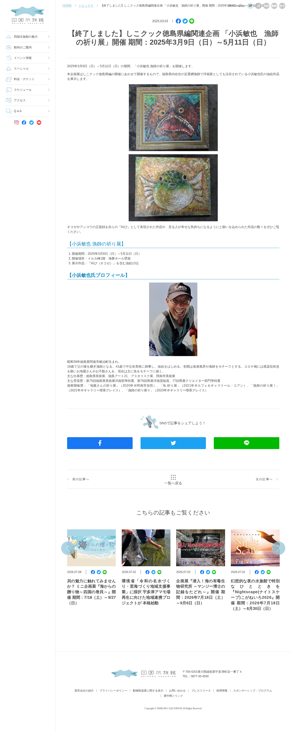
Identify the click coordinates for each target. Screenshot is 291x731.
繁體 (274, 5)
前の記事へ (80, 479)
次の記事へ (264, 479)
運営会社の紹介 (84, 690)
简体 (266, 5)
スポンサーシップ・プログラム (252, 690)
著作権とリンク (173, 696)
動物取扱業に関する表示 (148, 690)
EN (258, 5)
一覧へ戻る (173, 483)
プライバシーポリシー (113, 690)
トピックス (86, 5)
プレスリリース (201, 690)
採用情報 (221, 690)
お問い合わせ (177, 690)
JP (250, 5)
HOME (67, 5)
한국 (282, 5)
